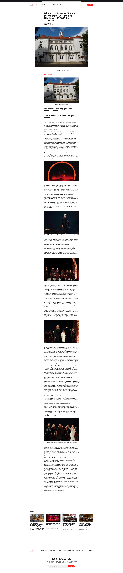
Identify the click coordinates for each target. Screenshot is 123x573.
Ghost (92, 550)
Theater (48, 4)
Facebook (54, 550)
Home (37, 4)
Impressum (60, 550)
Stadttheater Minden (48, 74)
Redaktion (49, 23)
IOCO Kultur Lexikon (79, 550)
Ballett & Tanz (53, 4)
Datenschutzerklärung (67, 550)
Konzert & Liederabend (61, 4)
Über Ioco (42, 550)
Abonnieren (90, 4)
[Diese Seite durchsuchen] (80, 4)
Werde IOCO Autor (48, 550)
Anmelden (84, 4)
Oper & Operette (42, 4)
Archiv (73, 550)
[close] (122, 1)
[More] (67, 4)
